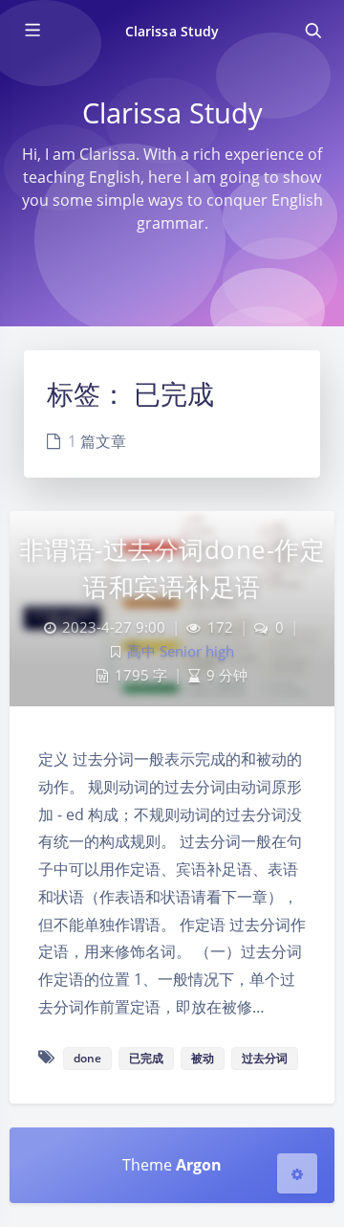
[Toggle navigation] (312, 30)
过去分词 (265, 1058)
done (87, 1058)
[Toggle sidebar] (32, 30)
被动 (202, 1058)
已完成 (146, 1058)
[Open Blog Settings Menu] (297, 1173)
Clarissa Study (172, 31)
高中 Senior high (180, 651)
